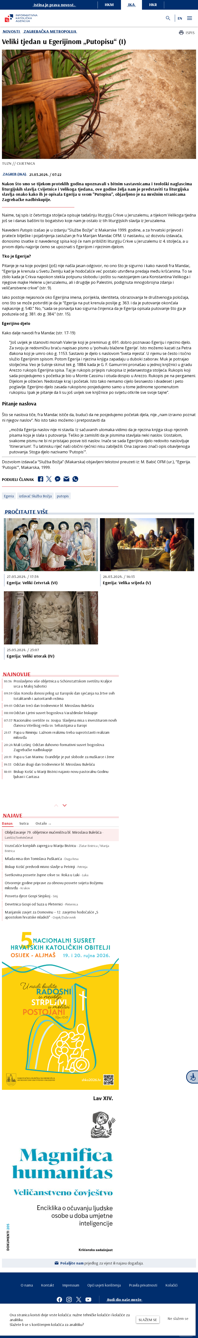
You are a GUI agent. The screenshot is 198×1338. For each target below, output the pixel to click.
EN (180, 18)
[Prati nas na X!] (79, 1299)
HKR (153, 4)
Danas (7, 823)
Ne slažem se (178, 1318)
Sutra (24, 823)
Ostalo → (43, 823)
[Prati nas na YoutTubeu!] (88, 1299)
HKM (109, 4)
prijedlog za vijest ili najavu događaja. (102, 1263)
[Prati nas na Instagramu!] (69, 1299)
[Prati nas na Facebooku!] (59, 1299)
